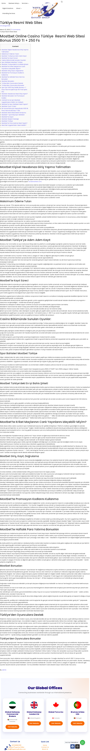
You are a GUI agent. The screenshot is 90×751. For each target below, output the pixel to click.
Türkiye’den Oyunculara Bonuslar (12, 85)
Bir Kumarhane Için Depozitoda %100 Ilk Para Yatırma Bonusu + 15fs (14, 109)
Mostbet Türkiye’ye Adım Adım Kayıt (14, 56)
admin (4, 670)
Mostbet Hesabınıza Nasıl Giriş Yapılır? (14, 94)
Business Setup (14, 3)
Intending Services (8, 13)
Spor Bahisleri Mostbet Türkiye (11, 62)
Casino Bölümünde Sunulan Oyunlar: (13, 60)
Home (3, 3)
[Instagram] (77, 746)
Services (25, 3)
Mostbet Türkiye (7, 121)
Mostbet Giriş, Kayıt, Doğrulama (12, 71)
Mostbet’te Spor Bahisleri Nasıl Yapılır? (14, 104)
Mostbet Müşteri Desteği (10, 119)
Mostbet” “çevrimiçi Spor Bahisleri (13, 115)
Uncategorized (5, 26)
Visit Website (12, 727)
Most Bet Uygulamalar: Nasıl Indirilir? (13, 125)
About (18, 8)
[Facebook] (72, 746)
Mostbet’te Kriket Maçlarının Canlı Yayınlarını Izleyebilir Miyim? (13, 67)
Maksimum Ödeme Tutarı (10, 54)
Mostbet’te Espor (7, 117)
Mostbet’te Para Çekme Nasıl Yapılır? (14, 123)
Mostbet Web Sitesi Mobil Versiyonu (13, 113)
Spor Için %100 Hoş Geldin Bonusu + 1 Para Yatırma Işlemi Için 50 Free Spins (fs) (14, 89)
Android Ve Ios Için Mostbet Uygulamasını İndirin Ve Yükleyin (12, 101)
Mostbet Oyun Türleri (8, 106)
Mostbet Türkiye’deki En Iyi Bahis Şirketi (14, 64)
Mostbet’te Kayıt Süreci (9, 58)
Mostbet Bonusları (7, 81)
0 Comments (15, 30)
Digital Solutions (7, 8)
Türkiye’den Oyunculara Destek (12, 83)
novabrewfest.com (35, 182)
